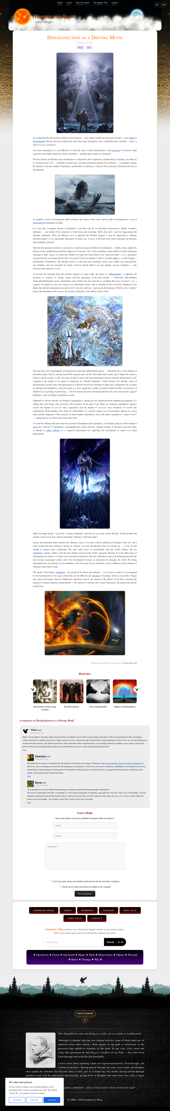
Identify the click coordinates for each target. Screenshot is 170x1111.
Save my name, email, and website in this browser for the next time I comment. (87, 881)
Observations (105, 954)
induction (96, 575)
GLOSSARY (108, 910)
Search (110, 942)
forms (132, 258)
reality (115, 258)
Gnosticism (42, 954)
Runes (74, 959)
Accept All (52, 1100)
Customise (17, 1100)
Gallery (115, 2)
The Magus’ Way (100, 2)
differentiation (115, 274)
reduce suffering (53, 430)
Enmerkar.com (130, 663)
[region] (34, 1092)
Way (89, 47)
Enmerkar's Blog (54, 16)
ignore (35, 426)
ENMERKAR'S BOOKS (43, 910)
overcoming (38, 222)
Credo (69, 2)
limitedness (115, 150)
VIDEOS (68, 910)
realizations (60, 572)
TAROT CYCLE (75, 918)
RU (157, 5)
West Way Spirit (82, 2)
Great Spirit (128, 231)
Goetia (56, 954)
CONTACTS (97, 918)
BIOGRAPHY (87, 910)
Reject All (34, 1100)
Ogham (120, 954)
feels (132, 391)
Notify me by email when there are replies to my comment (86, 887)
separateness (38, 552)
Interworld (69, 954)
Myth (80, 47)
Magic (81, 954)
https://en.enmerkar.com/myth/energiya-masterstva (122, 763)
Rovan (38, 782)
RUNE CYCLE (130, 910)
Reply (24, 750)
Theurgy (86, 959)
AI (121, 942)
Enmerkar (40, 756)
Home (60, 2)
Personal (132, 954)
